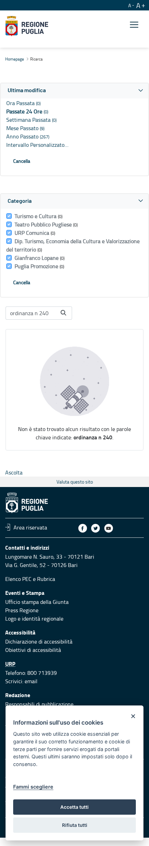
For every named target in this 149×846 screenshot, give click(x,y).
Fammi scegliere (33, 787)
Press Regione (21, 610)
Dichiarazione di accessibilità (38, 641)
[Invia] (63, 312)
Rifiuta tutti (74, 825)
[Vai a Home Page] (27, 26)
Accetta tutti (74, 807)
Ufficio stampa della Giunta (37, 602)
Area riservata (30, 527)
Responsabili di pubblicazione (39, 704)
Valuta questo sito (74, 481)
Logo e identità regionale (34, 618)
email (31, 681)
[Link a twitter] (95, 528)
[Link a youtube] (108, 528)
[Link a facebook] (82, 528)
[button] (74, 90)
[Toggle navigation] (134, 25)
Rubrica (46, 579)
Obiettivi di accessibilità (33, 650)
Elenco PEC (18, 579)
